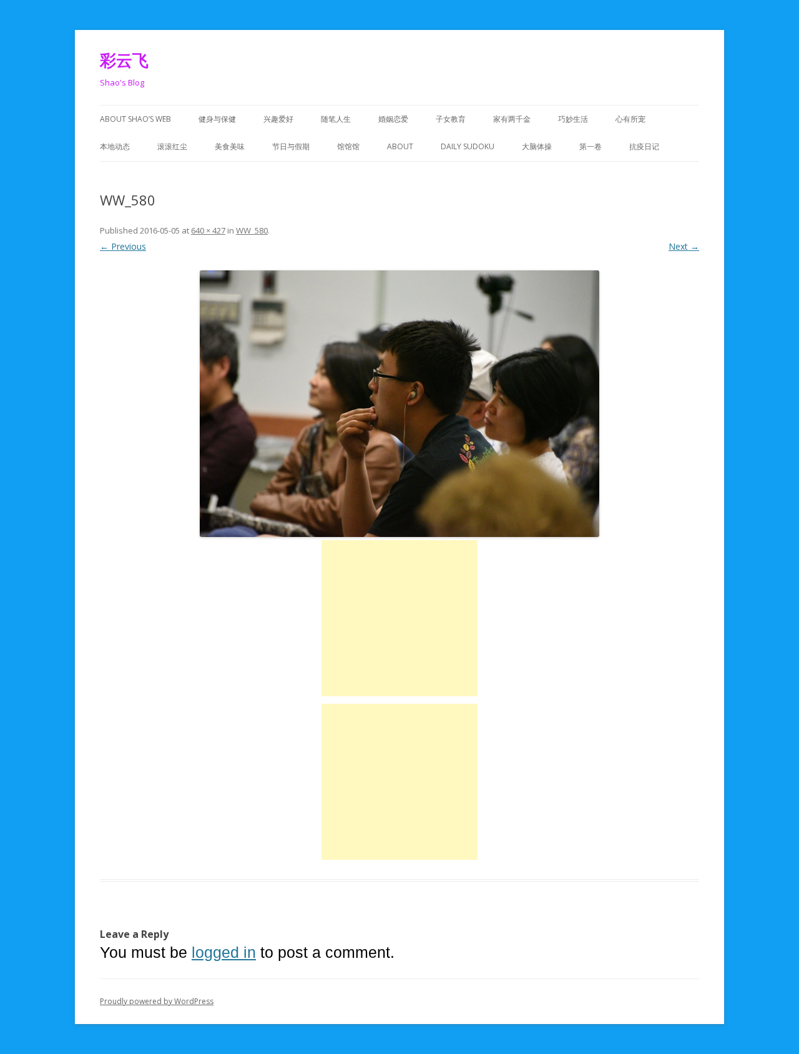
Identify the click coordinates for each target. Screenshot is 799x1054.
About (400, 146)
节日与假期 (291, 146)
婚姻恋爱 (393, 119)
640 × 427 (208, 230)
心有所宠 (630, 119)
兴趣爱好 (278, 119)
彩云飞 (124, 60)
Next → (684, 246)
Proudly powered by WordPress (156, 1001)
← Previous (123, 246)
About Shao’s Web (135, 119)
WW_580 (252, 230)
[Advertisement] (399, 618)
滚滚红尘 (172, 146)
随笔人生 (336, 119)
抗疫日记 (644, 146)
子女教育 (451, 119)
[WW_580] (399, 403)
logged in (224, 952)
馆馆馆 (348, 146)
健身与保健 (217, 119)
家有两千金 (512, 119)
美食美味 (230, 146)
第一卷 (590, 146)
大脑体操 (537, 146)
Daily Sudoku (467, 146)
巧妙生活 (573, 119)
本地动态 (115, 146)
